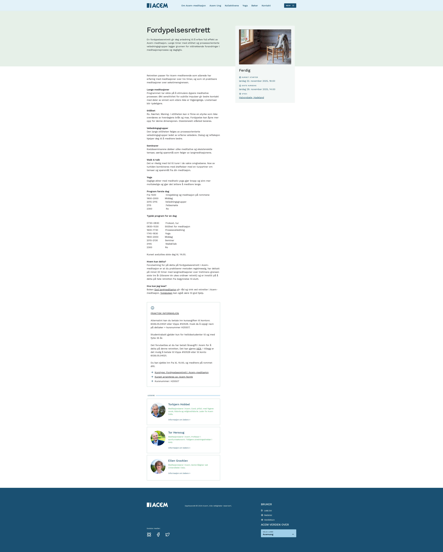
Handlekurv (269, 520)
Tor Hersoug (176, 432)
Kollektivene (232, 5)
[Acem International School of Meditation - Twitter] (168, 534)
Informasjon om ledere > (179, 420)
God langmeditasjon (165, 289)
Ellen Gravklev (178, 460)
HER (198, 348)
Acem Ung (215, 5)
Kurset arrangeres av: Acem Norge (174, 376)
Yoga (245, 5)
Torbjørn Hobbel (179, 404)
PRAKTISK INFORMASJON (165, 313)
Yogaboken (166, 293)
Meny (288, 5)
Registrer (268, 515)
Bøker (254, 5)
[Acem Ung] (157, 5)
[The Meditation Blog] (150, 534)
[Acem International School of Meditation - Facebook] (159, 534)
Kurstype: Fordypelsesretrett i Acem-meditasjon (182, 372)
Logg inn (268, 510)
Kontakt (266, 5)
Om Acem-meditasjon (193, 5)
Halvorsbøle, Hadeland (251, 97)
